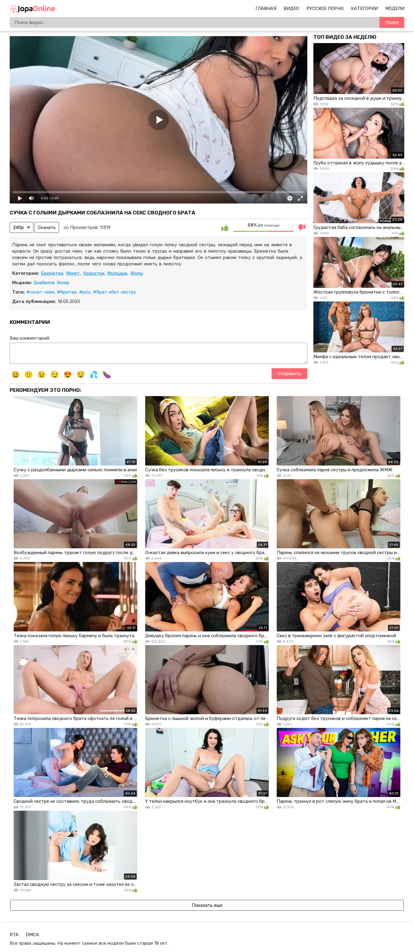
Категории (364, 8)
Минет (73, 273)
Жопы (136, 273)
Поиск (392, 22)
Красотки (93, 273)
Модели (394, 8)
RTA (14, 934)
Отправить (289, 373)
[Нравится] (224, 227)
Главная (265, 8)
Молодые (117, 273)
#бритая (66, 292)
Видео (291, 8)
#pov (84, 292)
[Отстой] (301, 227)
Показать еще (207, 905)
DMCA (32, 934)
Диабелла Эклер (51, 282)
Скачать (47, 227)
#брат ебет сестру (114, 292)
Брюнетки (52, 273)
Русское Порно (325, 8)
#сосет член (40, 292)
